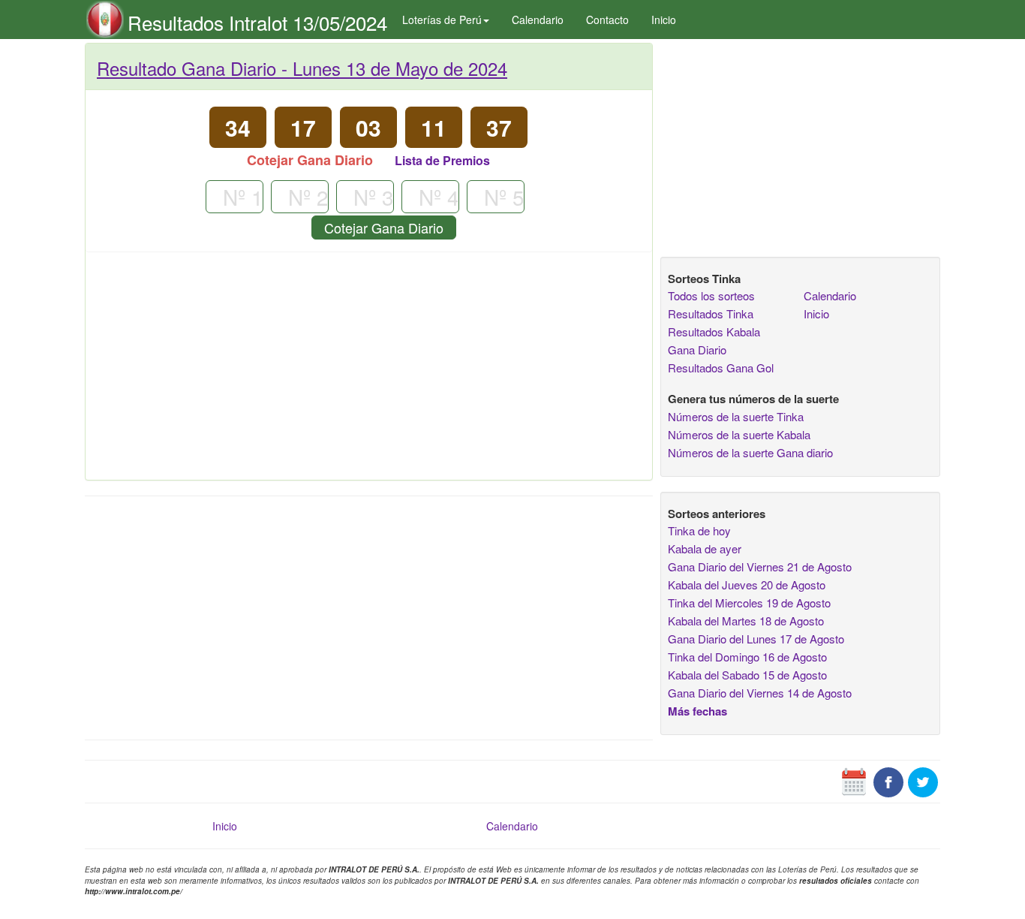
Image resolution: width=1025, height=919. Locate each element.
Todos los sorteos (711, 295)
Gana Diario (697, 349)
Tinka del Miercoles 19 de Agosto (749, 602)
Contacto (607, 19)
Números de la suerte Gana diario (750, 452)
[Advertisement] (369, 372)
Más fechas (697, 711)
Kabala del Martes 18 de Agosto (746, 620)
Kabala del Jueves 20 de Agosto (746, 584)
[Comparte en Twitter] (923, 780)
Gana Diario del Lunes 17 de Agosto (756, 638)
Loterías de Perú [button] (442, 19)
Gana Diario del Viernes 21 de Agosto (760, 566)
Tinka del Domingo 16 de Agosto (747, 656)
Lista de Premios (442, 160)
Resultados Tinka (710, 313)
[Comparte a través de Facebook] (888, 780)
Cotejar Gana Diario (383, 227)
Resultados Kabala (714, 331)
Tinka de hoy (699, 530)
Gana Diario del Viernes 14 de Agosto (760, 693)
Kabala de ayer (704, 548)
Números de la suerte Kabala (739, 434)
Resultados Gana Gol (721, 367)
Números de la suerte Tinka (736, 416)
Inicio (663, 19)
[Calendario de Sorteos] (854, 780)
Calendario (538, 19)
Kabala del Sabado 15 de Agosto (747, 674)
